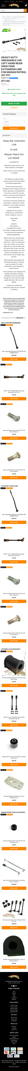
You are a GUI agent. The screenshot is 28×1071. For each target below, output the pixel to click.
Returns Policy (14, 1008)
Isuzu (14, 994)
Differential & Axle (14, 1038)
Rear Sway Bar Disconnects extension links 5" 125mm (14, 881)
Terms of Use (14, 1005)
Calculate (14, 128)
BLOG (17, 1)
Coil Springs (14, 1040)
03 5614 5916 (16, 983)
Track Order (14, 1019)
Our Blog (14, 1028)
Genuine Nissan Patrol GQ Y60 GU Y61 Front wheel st (14, 470)
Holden (14, 993)
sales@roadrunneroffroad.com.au (14, 981)
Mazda (14, 999)
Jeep (14, 996)
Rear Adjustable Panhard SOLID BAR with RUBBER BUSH (14, 352)
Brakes (14, 1037)
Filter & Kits (14, 1042)
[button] (14, 108)
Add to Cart (15, 103)
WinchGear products (14, 1066)
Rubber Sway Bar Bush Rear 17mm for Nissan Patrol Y (14, 960)
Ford (14, 991)
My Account (14, 1017)
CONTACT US (12, 1)
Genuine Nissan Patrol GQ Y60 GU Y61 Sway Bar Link (14, 841)
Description (6, 135)
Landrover (14, 997)
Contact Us (14, 1029)
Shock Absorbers (14, 1035)
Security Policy (14, 1010)
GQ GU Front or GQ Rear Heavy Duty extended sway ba (14, 717)
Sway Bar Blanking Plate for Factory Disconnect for (14, 797)
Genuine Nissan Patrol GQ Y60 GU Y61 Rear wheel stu (14, 431)
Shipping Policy (14, 1011)
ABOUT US (7, 1)
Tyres (14, 1043)
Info (25, 317)
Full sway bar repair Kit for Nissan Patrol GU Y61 (14, 920)
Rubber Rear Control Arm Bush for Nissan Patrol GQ (14, 757)
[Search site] (25, 10)
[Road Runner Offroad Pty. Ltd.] (14, 4)
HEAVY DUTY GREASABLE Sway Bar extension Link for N (14, 391)
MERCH (21, 1)
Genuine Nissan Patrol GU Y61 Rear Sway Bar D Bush (14, 678)
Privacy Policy (14, 1006)
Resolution (14, 1020)
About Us (14, 1026)
